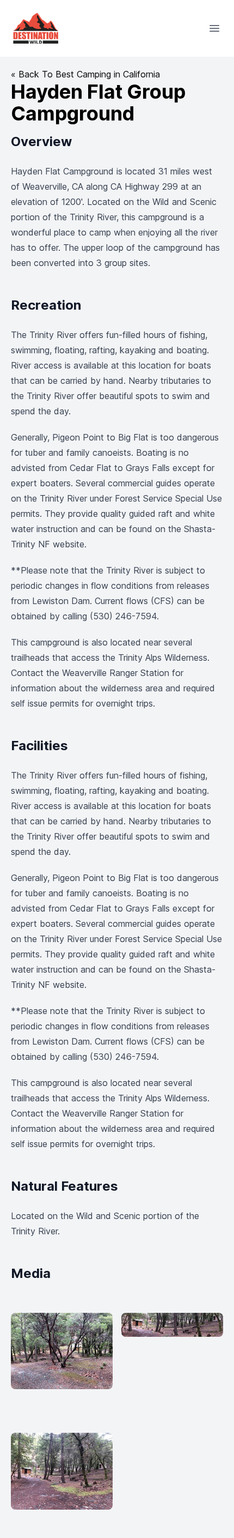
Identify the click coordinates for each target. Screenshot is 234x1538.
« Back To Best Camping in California (85, 74)
